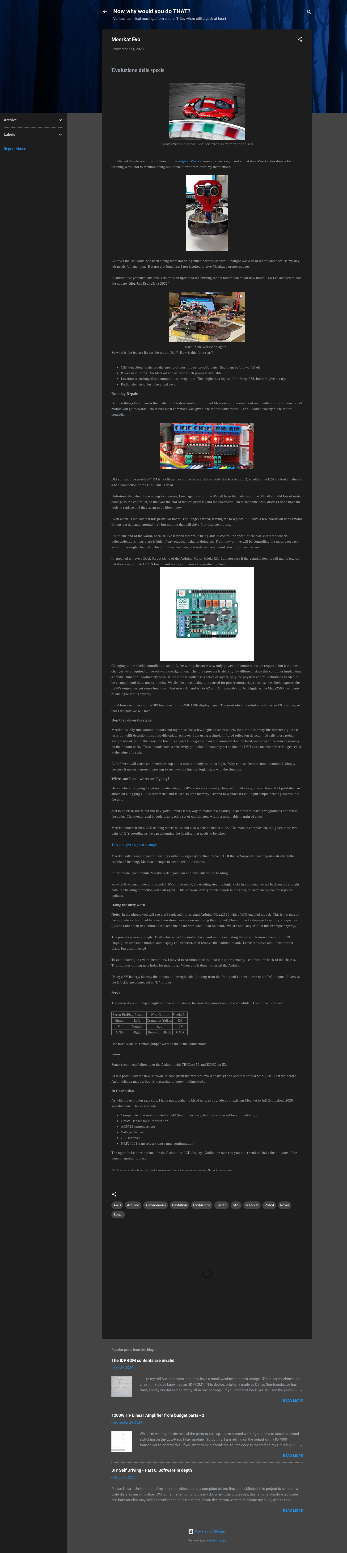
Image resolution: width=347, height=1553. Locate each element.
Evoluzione (201, 1205)
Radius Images (218, 1540)
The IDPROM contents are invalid (142, 1360)
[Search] (309, 13)
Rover (284, 1205)
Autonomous (155, 1205)
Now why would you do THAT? (151, 11)
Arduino (133, 1205)
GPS (236, 1205)
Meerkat (251, 1205)
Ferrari (221, 1205)
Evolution (179, 1205)
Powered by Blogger (210, 1531)
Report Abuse (15, 149)
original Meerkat (190, 161)
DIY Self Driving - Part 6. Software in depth (151, 1470)
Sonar (118, 1215)
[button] (300, 40)
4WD (117, 1205)
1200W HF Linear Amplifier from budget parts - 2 (157, 1415)
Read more (293, 1401)
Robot (269, 1205)
